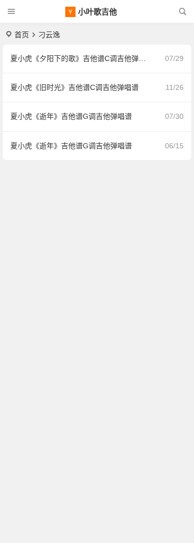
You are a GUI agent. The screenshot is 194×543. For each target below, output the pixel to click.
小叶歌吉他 (97, 11)
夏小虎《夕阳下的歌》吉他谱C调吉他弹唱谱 (81, 58)
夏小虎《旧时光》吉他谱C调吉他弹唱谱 (74, 87)
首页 (21, 34)
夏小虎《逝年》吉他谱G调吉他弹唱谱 (71, 116)
